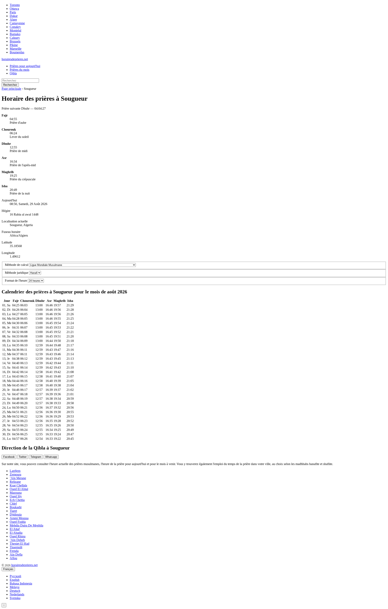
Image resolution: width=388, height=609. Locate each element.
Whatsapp (51, 456)
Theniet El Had (19, 543)
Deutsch (15, 590)
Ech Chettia (17, 500)
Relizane (15, 481)
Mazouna (16, 492)
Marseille (15, 48)
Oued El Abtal (19, 489)
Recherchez (10, 84)
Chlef (13, 503)
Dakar (14, 16)
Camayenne (17, 23)
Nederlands (17, 594)
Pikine (14, 45)
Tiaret (13, 511)
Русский (15, 576)
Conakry (15, 27)
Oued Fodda (18, 521)
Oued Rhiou (17, 536)
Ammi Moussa (19, 518)
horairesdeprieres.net (15, 59)
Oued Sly (16, 496)
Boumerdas (17, 52)
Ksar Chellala (18, 485)
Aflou (13, 558)
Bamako (15, 34)
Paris (13, 12)
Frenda (14, 551)
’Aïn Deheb (17, 540)
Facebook (9, 456)
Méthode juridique (16, 272)
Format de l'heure (16, 280)
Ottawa (14, 8)
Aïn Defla (16, 554)
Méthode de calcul (16, 264)
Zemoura (15, 474)
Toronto (15, 5)
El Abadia (16, 532)
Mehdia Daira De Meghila (26, 525)
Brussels (15, 41)
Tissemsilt (16, 547)
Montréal (15, 30)
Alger (13, 19)
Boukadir (16, 507)
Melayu (14, 587)
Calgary (15, 37)
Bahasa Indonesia (21, 583)
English (14, 580)
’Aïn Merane (18, 478)
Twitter (22, 456)
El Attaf (15, 529)
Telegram (36, 456)
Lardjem (15, 471)
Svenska (15, 598)
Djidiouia (16, 514)
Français (8, 569)
